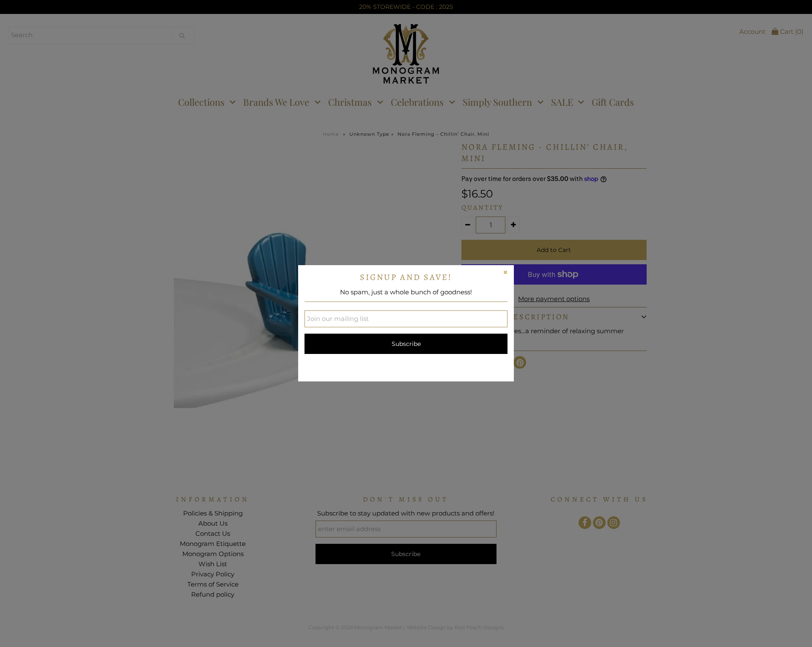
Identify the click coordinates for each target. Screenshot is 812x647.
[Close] (505, 273)
